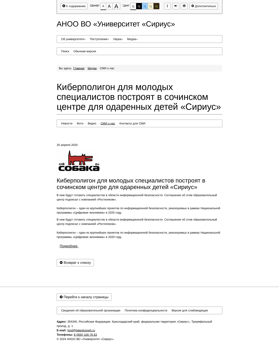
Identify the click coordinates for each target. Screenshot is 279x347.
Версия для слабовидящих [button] (190, 310)
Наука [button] (117, 39)
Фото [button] (80, 123)
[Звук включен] (175, 6)
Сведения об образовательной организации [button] (90, 310)
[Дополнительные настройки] (184, 6)
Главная (78, 68)
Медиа (92, 68)
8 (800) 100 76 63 (85, 334)
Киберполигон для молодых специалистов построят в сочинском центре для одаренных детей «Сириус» (139, 97)
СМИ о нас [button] (108, 123)
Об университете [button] (72, 39)
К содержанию (75, 6)
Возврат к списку (77, 263)
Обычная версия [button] (85, 51)
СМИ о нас (107, 68)
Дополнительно (205, 6)
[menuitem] (73, 39)
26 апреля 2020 (67, 144)
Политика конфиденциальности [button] (146, 310)
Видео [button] (92, 123)
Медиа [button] (131, 39)
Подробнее (69, 246)
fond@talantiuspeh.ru (81, 330)
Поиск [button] (65, 51)
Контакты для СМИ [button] (132, 123)
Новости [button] (66, 123)
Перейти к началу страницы (85, 297)
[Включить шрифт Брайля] (167, 6)
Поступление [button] (99, 39)
